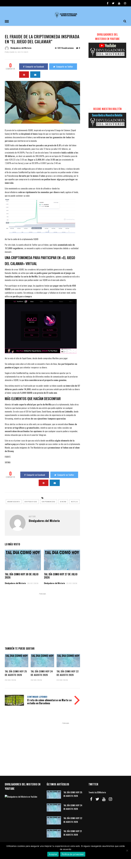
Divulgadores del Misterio (20, 48)
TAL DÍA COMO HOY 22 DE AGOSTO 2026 (68, 673)
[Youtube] (119, 3)
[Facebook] (91, 799)
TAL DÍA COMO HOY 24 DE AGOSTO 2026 (42, 673)
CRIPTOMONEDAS (48, 501)
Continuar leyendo (37, 696)
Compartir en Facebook (34, 66)
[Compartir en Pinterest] (24, 74)
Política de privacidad (73, 854)
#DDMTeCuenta (14, 501)
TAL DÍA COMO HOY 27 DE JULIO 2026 (60, 576)
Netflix (74, 501)
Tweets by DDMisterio (97, 792)
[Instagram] (125, 3)
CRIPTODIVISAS (31, 501)
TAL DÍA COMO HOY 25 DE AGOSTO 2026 (16, 673)
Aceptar (53, 854)
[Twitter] (97, 799)
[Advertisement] (42, 619)
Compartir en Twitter (64, 66)
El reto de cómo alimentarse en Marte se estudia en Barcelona (49, 701)
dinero (63, 501)
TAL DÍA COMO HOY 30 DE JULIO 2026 (21, 576)
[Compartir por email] (35, 74)
